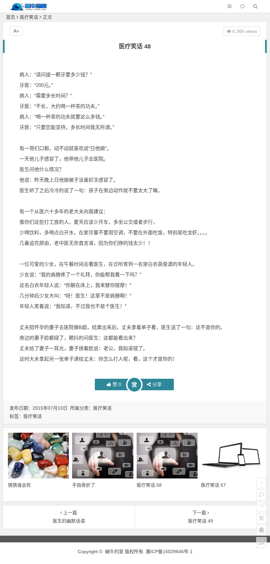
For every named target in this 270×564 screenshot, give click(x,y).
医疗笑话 (29, 17)
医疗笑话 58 (149, 485)
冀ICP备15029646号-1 (169, 551)
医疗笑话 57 (213, 485)
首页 (10, 17)
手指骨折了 (83, 485)
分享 (157, 384)
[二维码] (261, 542)
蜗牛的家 (114, 551)
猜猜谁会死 (19, 485)
